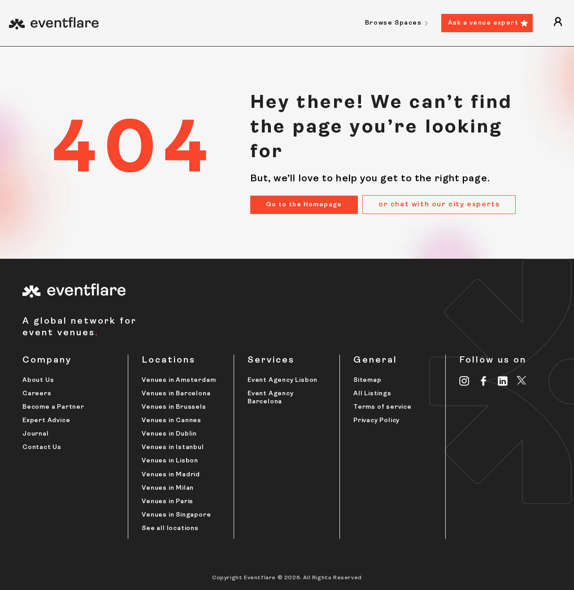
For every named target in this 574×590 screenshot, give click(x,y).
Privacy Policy (376, 420)
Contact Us (41, 447)
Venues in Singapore (176, 515)
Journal (35, 434)
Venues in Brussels (174, 407)
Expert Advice (46, 420)
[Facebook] (483, 381)
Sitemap (367, 380)
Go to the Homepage (304, 204)
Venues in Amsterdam (179, 380)
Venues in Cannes (171, 420)
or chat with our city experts (439, 204)
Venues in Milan (168, 488)
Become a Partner (53, 407)
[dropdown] (558, 23)
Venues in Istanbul (173, 447)
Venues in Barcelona (176, 393)
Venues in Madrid (171, 474)
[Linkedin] (503, 381)
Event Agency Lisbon (282, 380)
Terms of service (382, 407)
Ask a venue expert (483, 23)
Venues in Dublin (169, 434)
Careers (37, 393)
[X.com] (521, 382)
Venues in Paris (167, 501)
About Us (38, 380)
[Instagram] (464, 381)
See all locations (170, 528)
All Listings (372, 393)
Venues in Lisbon (170, 460)
